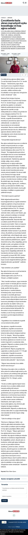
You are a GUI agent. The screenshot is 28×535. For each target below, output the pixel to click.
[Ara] (23, 3)
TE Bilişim (18, 526)
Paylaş (4, 74)
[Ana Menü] (25, 3)
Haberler (3, 17)
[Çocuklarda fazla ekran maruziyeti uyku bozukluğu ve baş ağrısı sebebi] (14, 65)
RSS (5, 522)
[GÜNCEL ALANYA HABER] (6, 3)
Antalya (10, 17)
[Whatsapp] (14, 515)
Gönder (4, 500)
